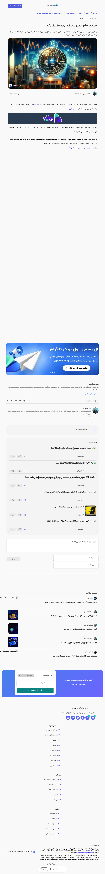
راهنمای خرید (53, 814)
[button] (54, 372)
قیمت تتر (55, 745)
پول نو (95, 13)
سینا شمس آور (87, 408)
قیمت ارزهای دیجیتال (51, 735)
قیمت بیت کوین (53, 756)
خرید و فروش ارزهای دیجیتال (84, 852)
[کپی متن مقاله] (29, 401)
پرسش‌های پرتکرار (54, 790)
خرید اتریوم (54, 761)
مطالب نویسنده (85, 417)
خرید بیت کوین (53, 751)
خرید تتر (55, 740)
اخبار (80, 13)
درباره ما (56, 800)
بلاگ (87, 13)
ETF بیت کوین (73, 109)
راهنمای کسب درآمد (51, 829)
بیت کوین (37, 104)
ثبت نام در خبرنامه (35, 690)
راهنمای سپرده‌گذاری (51, 834)
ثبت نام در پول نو (54, 785)
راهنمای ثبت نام (52, 824)
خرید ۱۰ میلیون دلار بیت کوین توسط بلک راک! (49, 13)
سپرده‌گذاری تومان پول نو (51, 779)
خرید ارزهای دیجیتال (52, 730)
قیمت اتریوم (54, 766)
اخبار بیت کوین (70, 13)
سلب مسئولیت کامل (92, 394)
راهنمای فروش (53, 819)
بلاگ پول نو (55, 795)
